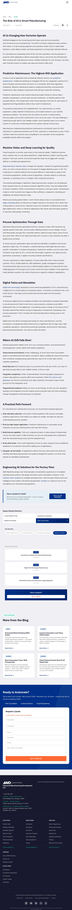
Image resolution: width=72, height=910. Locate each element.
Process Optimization (55, 827)
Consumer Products (31, 833)
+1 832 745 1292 (8, 794)
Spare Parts (52, 830)
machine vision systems (12, 478)
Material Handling (8, 839)
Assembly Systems (8, 830)
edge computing (9, 203)
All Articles (6, 882)
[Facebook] (36, 903)
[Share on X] (67, 25)
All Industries (6, 876)
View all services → (54, 847)
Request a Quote (7, 862)
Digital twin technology (11, 287)
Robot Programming (54, 824)
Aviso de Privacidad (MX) (42, 898)
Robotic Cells (6, 824)
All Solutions (6, 869)
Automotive (29, 824)
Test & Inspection (8, 836)
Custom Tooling (7, 879)
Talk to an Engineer (57, 496)
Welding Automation (8, 827)
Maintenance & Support (56, 843)
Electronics (29, 830)
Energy (28, 843)
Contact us (45, 481)
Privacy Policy (29, 898)
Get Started (36, 759)
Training (51, 839)
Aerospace (29, 827)
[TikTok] (46, 903)
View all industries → (32, 847)
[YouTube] (31, 903)
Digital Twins (52, 833)
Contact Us (6, 859)
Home (4, 17)
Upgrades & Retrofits (55, 836)
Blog (10, 17)
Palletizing (6, 843)
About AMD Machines (9, 855)
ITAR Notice (20, 898)
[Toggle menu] (67, 2)
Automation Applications (10, 873)
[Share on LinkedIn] (63, 25)
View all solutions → (8, 847)
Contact (53, 898)
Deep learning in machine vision (15, 166)
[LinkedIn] (26, 903)
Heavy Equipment (31, 839)
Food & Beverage (31, 836)
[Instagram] (41, 903)
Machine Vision (7, 833)
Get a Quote (36, 596)
